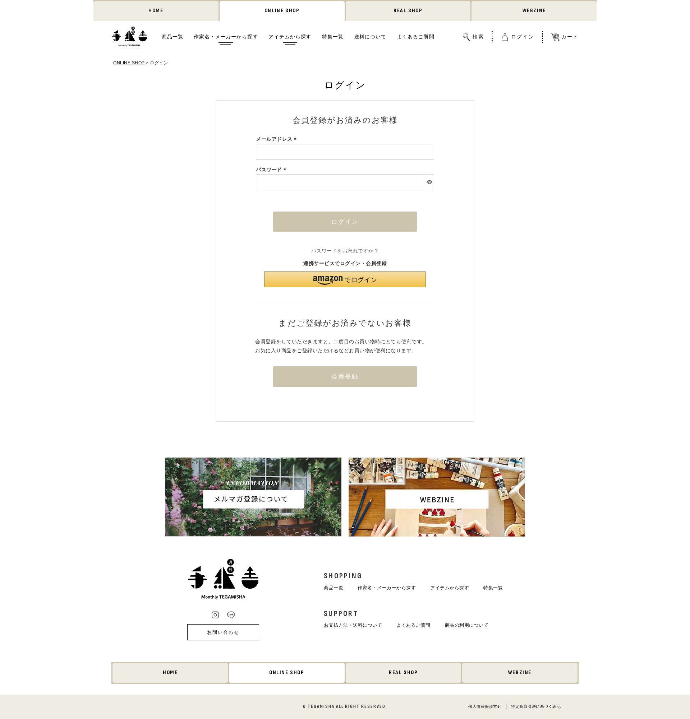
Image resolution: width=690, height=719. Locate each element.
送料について (370, 36)
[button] (345, 279)
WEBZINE (534, 10)
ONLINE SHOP (282, 10)
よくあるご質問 (415, 36)
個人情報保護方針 (484, 706)
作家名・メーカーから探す (226, 36)
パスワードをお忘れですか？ (345, 251)
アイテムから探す (289, 36)
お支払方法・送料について (353, 625)
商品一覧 (172, 36)
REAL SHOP (408, 10)
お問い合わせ (223, 632)
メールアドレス (277, 139)
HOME (155, 10)
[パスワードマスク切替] (429, 182)
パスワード (272, 169)
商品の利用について (467, 625)
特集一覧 (332, 36)
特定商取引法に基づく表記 (536, 706)
